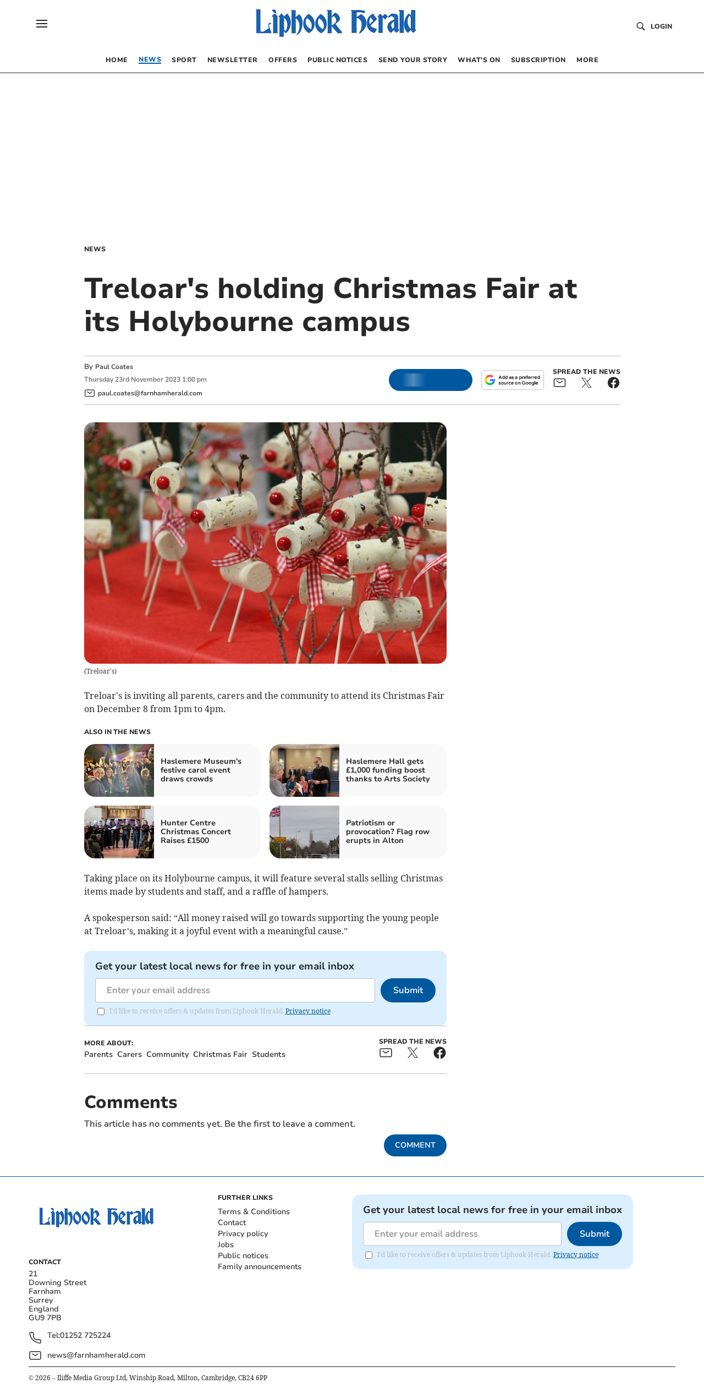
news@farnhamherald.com (96, 1355)
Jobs (226, 1244)
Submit (408, 990)
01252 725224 (85, 1336)
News (95, 249)
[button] (42, 23)
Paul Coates (114, 366)
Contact (232, 1222)
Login (661, 26)
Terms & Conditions (254, 1211)
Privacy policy (243, 1233)
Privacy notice (308, 1011)
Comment (415, 1145)
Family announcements (259, 1266)
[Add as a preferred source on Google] (512, 380)
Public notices (243, 1255)
